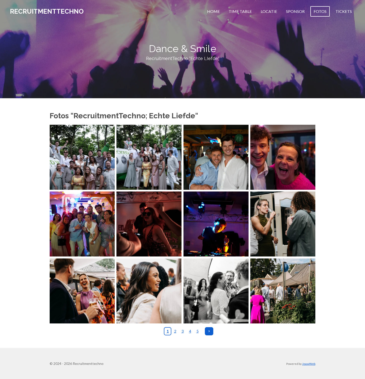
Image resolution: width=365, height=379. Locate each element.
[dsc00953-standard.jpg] (282, 157)
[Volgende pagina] (209, 331)
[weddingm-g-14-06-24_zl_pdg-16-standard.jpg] (282, 224)
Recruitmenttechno (47, 11)
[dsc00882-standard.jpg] (215, 157)
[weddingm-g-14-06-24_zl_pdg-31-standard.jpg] (149, 290)
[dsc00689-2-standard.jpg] (149, 157)
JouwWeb (308, 363)
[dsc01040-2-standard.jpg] (149, 224)
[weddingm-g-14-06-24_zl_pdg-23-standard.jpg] (82, 290)
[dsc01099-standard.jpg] (215, 224)
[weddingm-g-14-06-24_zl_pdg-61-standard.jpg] (215, 290)
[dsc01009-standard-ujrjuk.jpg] (82, 224)
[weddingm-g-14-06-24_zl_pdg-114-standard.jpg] (282, 290)
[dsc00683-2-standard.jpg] (82, 157)
